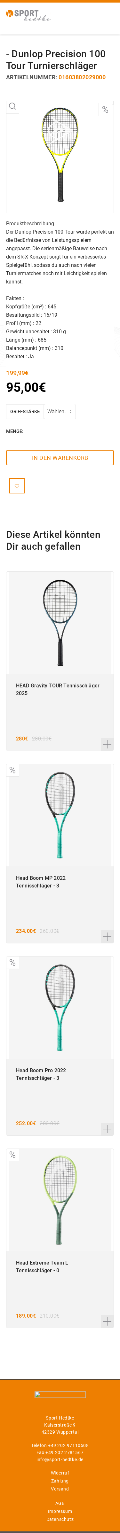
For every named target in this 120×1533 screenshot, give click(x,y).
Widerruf (60, 1472)
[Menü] (105, 14)
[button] (17, 486)
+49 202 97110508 (68, 1445)
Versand (60, 1488)
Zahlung (60, 1480)
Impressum (60, 1511)
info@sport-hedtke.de (60, 1459)
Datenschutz (60, 1519)
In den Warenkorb (60, 457)
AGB (60, 1503)
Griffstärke (25, 411)
